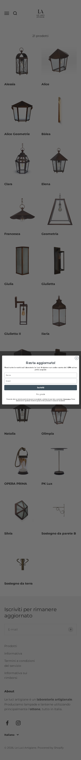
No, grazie (40, 394)
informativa (67, 399)
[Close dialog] (76, 358)
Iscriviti (40, 387)
